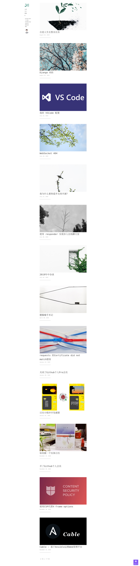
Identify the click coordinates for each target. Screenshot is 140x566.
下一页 (47, 559)
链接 (26, 13)
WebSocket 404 (48, 153)
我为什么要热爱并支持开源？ (54, 194)
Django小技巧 (28, 18)
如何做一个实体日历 (50, 453)
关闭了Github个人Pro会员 (54, 372)
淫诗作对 (27, 23)
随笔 (26, 26)
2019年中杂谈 (47, 274)
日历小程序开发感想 (50, 412)
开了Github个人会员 (50, 466)
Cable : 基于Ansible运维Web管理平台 (61, 547)
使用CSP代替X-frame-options (56, 506)
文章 (26, 9)
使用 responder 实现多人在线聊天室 (59, 234)
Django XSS (46, 72)
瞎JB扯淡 (27, 24)
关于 (26, 11)
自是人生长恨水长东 (50, 32)
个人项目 (27, 20)
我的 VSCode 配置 (50, 113)
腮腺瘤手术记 (46, 315)
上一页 (41, 559)
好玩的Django (28, 21)
